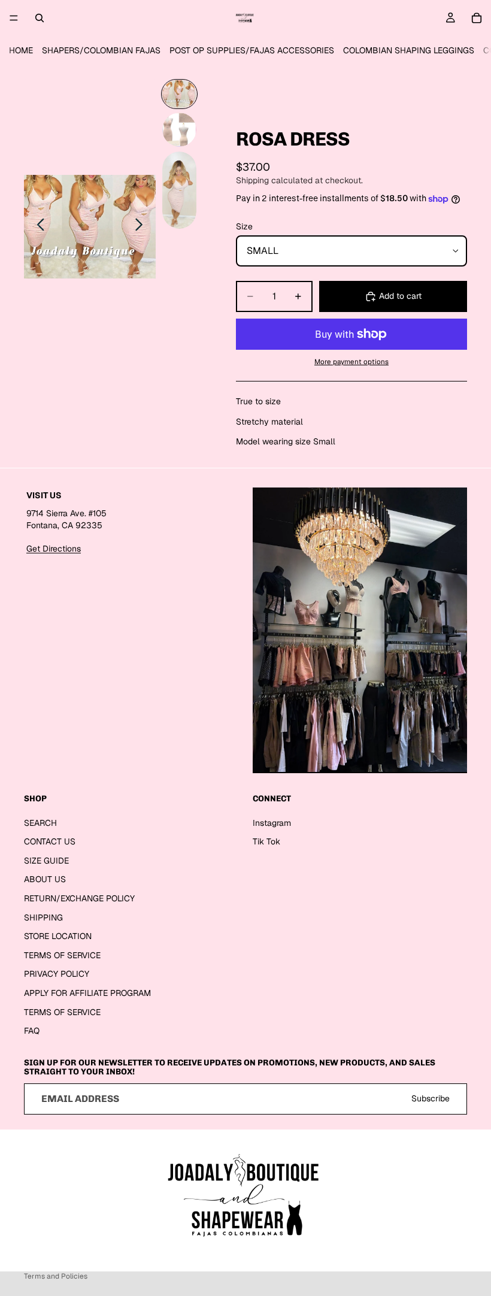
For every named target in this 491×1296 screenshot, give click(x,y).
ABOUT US (45, 879)
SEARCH (40, 822)
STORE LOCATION (58, 936)
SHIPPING (43, 917)
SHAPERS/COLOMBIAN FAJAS (101, 50)
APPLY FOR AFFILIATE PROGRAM (87, 993)
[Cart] (476, 18)
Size (244, 226)
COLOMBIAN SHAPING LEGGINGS (408, 50)
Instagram (272, 822)
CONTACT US (49, 841)
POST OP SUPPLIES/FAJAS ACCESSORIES (251, 50)
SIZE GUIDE (46, 860)
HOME (21, 50)
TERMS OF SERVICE (62, 955)
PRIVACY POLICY (56, 973)
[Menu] (14, 18)
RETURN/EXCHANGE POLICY (79, 898)
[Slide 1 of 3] (179, 93)
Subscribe (430, 1098)
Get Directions (53, 548)
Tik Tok (266, 841)
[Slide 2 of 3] (179, 130)
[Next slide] (142, 226)
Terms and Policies (55, 1276)
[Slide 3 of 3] (179, 190)
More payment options (351, 361)
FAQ (32, 1030)
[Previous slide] (37, 226)
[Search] (39, 18)
